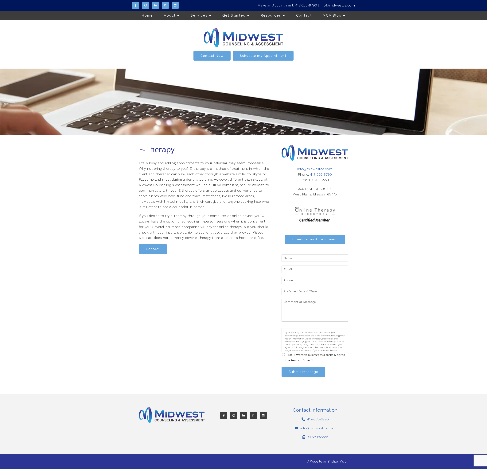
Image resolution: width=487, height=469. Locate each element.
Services (199, 15)
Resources (271, 15)
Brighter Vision (338, 461)
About (170, 15)
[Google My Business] (175, 5)
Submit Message (303, 372)
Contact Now (212, 56)
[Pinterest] (165, 5)
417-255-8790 (306, 5)
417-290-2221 (317, 437)
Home (147, 15)
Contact (304, 15)
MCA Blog (332, 15)
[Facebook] (135, 5)
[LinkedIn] (155, 5)
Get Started (234, 15)
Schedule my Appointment (263, 56)
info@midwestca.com (337, 5)
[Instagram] (145, 5)
